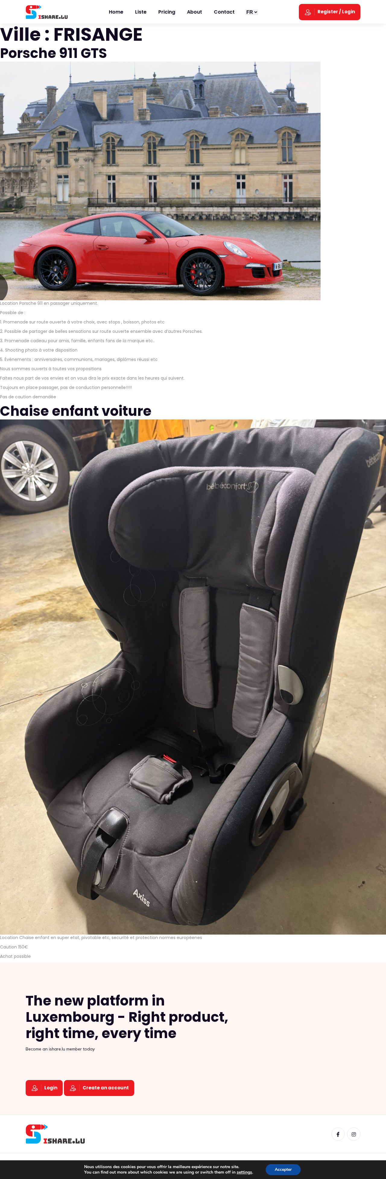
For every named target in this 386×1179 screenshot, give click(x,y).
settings (244, 1172)
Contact (224, 11)
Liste (141, 11)
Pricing (166, 11)
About (194, 11)
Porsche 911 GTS (53, 53)
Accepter (283, 1169)
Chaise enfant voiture (75, 411)
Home (116, 11)
